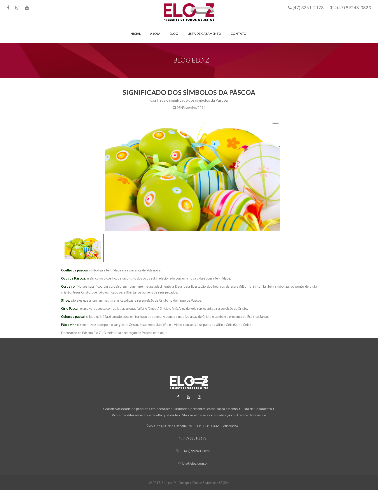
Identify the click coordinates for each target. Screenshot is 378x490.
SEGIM (224, 483)
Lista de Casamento (204, 33)
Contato (238, 33)
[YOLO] (189, 382)
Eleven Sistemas (204, 483)
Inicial (135, 33)
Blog (174, 33)
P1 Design (181, 483)
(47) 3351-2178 (308, 7)
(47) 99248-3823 (353, 7)
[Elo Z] (189, 12)
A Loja (155, 33)
